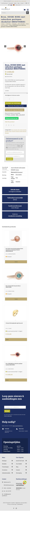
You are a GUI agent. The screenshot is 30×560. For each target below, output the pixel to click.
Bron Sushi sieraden (22, 129)
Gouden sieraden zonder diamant (19, 131)
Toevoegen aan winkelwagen (13, 103)
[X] (9, 125)
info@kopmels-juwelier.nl (6, 494)
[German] (13, 5)
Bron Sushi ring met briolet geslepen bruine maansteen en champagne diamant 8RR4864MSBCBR (14, 250)
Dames (17, 169)
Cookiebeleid (20, 504)
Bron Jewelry (19, 174)
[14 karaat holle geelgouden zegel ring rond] (15, 313)
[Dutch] (11, 5)
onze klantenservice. (18, 425)
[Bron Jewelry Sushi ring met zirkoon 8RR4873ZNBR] (15, 275)
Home (2, 23)
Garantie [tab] (4, 172)
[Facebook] (6, 125)
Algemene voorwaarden (21, 502)
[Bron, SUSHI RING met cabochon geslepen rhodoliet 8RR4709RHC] (15, 353)
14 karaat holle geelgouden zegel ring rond (14, 323)
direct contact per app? (12, 118)
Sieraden (14, 23)
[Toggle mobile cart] (24, 10)
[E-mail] (13, 125)
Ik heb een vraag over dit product (15, 110)
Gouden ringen (8, 131)
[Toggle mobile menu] (28, 10)
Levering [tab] (4, 178)
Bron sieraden (21, 23)
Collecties (8, 23)
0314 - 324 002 (11, 114)
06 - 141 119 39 (21, 114)
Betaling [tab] (4, 175)
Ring (17, 177)
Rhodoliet (18, 181)
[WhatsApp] (11, 125)
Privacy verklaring (11, 504)
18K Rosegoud (19, 172)
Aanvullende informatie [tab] (5, 168)
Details (16, 261)
